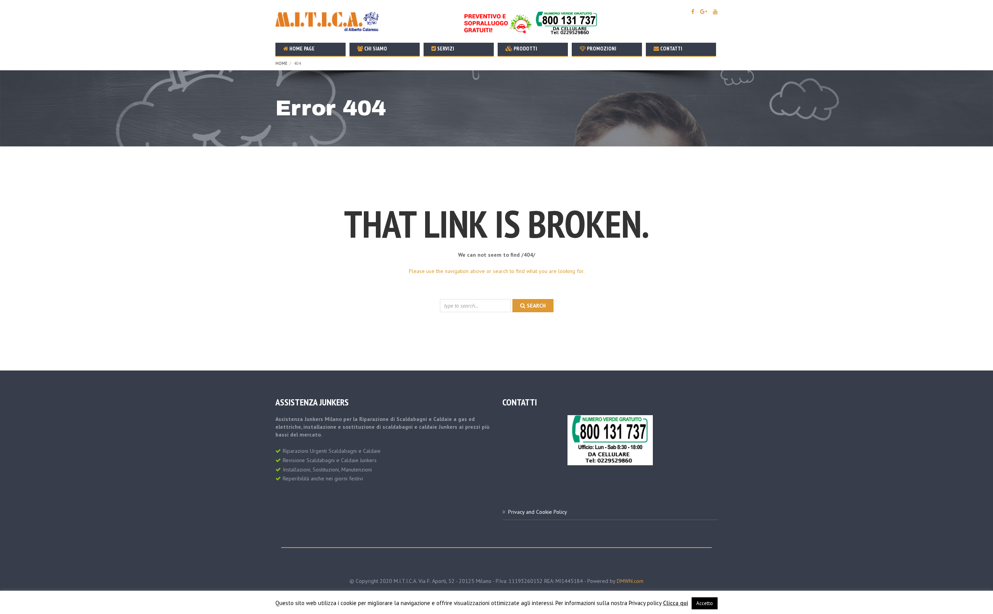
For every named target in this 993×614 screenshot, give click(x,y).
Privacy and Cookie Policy (537, 511)
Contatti (670, 48)
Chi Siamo (375, 48)
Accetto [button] (704, 603)
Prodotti (524, 48)
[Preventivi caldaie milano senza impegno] (532, 22)
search (535, 305)
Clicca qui (675, 603)
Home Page (301, 48)
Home (281, 63)
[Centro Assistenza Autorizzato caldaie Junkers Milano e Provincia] (610, 439)
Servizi (445, 48)
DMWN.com (630, 580)
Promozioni (601, 48)
